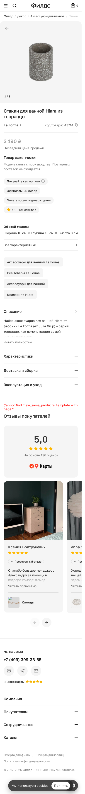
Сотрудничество (19, 724)
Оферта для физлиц (18, 755)
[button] (5, 62)
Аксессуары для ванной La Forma (33, 262)
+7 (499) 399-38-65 (22, 659)
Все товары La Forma (23, 273)
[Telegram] (22, 671)
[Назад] (7, 28)
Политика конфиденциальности (27, 761)
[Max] (9, 671)
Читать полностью (18, 342)
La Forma (11, 125)
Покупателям (16, 711)
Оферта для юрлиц (50, 755)
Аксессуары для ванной (26, 284)
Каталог (11, 737)
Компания (13, 699)
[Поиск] (14, 5)
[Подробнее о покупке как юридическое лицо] (43, 181)
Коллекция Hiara (20, 295)
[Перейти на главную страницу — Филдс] (40, 5)
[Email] (36, 671)
